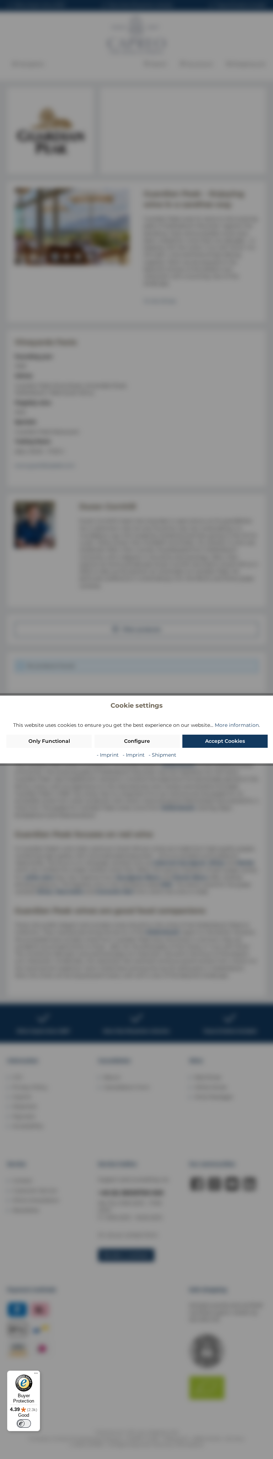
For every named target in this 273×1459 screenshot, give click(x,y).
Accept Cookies (225, 741)
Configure (137, 741)
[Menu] (36, 1375)
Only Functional (49, 741)
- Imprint (108, 755)
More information (237, 725)
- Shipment (162, 755)
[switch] (24, 1423)
